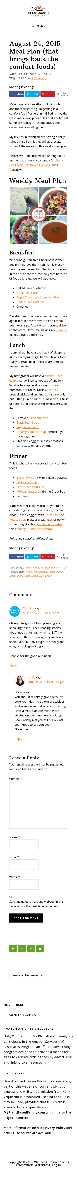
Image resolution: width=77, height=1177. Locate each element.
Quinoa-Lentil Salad (49, 524)
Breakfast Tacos (27, 293)
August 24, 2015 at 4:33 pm (41, 613)
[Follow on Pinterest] (13, 948)
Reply (13, 666)
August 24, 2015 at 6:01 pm (46, 682)
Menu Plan (15, 575)
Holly (31, 677)
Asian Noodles (38, 418)
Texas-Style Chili (27, 478)
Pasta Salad (52, 515)
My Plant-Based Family (38, 11)
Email (14, 857)
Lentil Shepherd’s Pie (30, 487)
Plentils (52, 390)
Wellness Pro (43, 1162)
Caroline (28, 608)
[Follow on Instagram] (22, 948)
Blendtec (61, 330)
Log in (56, 1165)
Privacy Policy (54, 1128)
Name (14, 837)
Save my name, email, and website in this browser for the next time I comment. (36, 904)
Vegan (48, 575)
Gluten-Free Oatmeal (30, 302)
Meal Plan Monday (55, 567)
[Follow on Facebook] (31, 948)
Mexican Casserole (29, 491)
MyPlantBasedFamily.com (24, 1112)
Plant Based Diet (33, 575)
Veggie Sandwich (27, 427)
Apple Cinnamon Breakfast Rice (37, 297)
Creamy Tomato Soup (31, 432)
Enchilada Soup (26, 482)
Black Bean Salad (27, 422)
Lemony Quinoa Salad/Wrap (34, 529)
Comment (17, 779)
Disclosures (22, 1133)
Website (14, 877)
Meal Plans (55, 571)
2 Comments (39, 78)
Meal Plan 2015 (34, 567)
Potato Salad (17, 520)
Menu (41, 26)
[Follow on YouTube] (40, 948)
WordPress (42, 1165)
